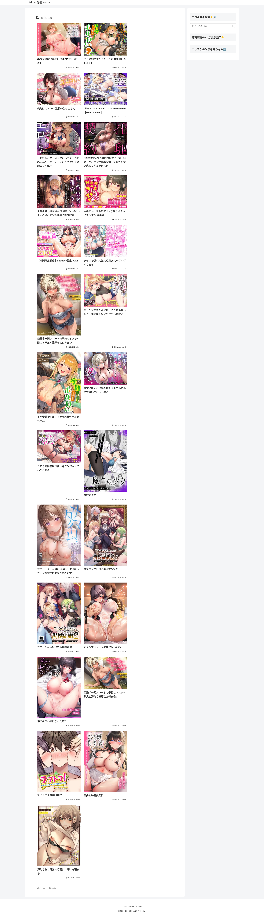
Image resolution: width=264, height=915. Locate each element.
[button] (233, 26)
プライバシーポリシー (132, 906)
